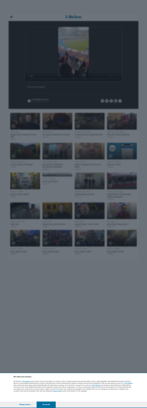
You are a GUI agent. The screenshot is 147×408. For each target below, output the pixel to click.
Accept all (46, 404)
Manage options (25, 404)
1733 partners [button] (25, 381)
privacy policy (57, 391)
